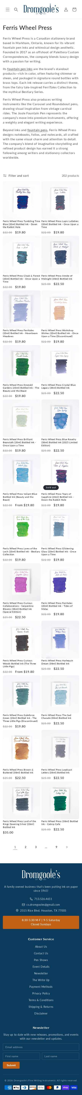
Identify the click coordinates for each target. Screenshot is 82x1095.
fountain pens (37, 130)
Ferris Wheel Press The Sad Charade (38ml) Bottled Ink (56, 717)
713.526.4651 (43, 899)
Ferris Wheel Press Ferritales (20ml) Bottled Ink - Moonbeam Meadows (20, 333)
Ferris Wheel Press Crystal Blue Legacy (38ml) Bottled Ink (58, 386)
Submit (11, 1065)
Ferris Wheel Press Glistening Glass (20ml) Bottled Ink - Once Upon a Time (58, 551)
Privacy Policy (41, 993)
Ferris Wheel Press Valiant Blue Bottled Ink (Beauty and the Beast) (20, 496)
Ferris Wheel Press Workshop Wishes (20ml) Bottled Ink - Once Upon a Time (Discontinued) (59, 333)
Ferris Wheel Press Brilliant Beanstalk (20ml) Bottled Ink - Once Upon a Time (19, 442)
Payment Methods (41, 986)
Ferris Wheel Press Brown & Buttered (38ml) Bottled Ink (18, 771)
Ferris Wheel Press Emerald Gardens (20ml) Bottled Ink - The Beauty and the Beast (21, 387)
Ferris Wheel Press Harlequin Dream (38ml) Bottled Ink (57, 662)
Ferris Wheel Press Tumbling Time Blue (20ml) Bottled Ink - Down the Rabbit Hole (21, 224)
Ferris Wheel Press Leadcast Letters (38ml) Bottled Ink (56, 771)
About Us (41, 946)
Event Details (41, 966)
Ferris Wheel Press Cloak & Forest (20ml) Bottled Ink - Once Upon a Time (21, 278)
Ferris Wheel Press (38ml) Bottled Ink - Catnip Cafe (59, 823)
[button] (7, 9)
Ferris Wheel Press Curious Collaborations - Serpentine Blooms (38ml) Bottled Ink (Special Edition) (18, 607)
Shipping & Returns (41, 1006)
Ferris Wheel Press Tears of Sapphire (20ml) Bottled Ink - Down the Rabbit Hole (57, 496)
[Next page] (67, 847)
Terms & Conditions (41, 1000)
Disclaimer (41, 1013)
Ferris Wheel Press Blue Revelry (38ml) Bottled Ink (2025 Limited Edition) (59, 442)
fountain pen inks (19, 69)
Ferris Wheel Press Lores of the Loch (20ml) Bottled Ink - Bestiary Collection (21, 551)
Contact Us (41, 953)
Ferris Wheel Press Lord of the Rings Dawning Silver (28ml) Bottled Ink (19, 824)
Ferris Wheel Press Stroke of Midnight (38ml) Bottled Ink (56, 277)
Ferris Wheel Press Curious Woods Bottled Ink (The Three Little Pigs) (19, 663)
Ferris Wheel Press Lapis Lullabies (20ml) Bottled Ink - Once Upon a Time (59, 224)
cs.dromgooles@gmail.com (43, 904)
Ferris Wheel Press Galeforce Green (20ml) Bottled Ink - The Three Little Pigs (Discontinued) (20, 718)
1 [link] (15, 847)
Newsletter (41, 973)
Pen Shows (41, 960)
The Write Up (41, 980)
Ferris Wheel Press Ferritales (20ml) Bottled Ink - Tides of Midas (56, 606)
